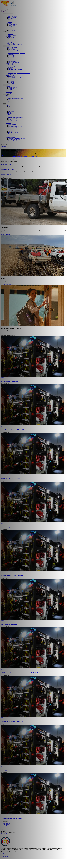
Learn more (3, 155)
